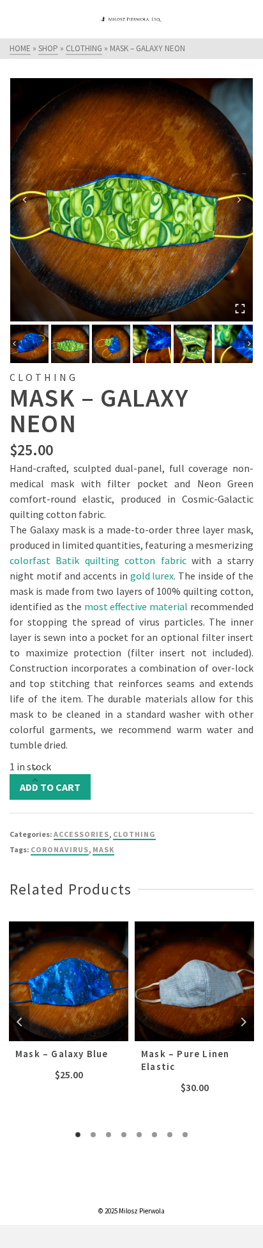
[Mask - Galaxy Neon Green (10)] (131, 199)
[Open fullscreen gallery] (240, 309)
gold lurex (152, 575)
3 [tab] (108, 1134)
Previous (19, 1022)
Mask (103, 849)
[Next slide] (238, 199)
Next (243, 1022)
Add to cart (50, 787)
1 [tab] (77, 1134)
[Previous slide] (25, 199)
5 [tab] (139, 1134)
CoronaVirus (60, 849)
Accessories (81, 834)
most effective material (136, 606)
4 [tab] (123, 1134)
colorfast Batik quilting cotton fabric (98, 560)
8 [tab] (185, 1134)
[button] (29, 344)
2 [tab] (93, 1134)
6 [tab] (154, 1134)
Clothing (134, 834)
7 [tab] (169, 1134)
